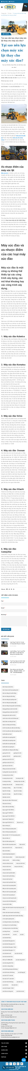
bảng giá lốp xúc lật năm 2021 (10, 712)
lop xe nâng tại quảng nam (9, 828)
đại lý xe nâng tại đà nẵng (9, 724)
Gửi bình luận (6, 629)
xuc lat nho (5, 985)
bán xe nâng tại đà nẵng (9, 696)
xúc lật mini (20, 981)
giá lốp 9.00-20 (6, 756)
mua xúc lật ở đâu (7, 904)
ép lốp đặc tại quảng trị (8, 746)
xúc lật (21, 934)
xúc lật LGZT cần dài (8, 975)
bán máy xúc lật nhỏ (8, 686)
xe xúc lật (15, 931)
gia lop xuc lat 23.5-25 (8, 759)
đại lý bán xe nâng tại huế (9, 721)
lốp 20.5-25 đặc (6, 791)
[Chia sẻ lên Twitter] (9, 589)
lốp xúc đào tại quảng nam (9, 844)
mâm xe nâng (16, 860)
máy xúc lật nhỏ (7, 869)
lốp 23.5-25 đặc (18, 791)
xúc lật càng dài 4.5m (8, 963)
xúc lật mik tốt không (8, 981)
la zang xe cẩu (19, 778)
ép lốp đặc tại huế (7, 734)
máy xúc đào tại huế (8, 863)
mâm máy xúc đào (7, 857)
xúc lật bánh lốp (7, 937)
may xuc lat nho (18, 866)
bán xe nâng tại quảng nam (9, 699)
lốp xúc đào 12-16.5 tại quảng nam (11, 835)
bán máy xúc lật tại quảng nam (10, 690)
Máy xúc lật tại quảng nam (9, 888)
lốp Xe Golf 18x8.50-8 (8, 819)
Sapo (17, 1069)
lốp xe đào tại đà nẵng (8, 806)
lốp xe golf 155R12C (8, 813)
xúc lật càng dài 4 (20, 959)
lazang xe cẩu (19, 784)
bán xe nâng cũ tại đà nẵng (9, 693)
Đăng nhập (5, 1)
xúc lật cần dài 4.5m (8, 956)
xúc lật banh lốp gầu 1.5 (9, 950)
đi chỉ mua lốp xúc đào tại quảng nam (12, 731)
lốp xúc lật (22, 844)
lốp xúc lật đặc (6, 850)
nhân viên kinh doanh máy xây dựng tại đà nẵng (13, 908)
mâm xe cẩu (6, 860)
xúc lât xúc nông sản (8, 991)
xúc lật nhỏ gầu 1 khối (8, 988)
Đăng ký (12, 1)
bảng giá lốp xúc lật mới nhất (10, 709)
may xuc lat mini (20, 863)
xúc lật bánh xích (7, 953)
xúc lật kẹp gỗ (21, 972)
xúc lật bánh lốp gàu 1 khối (9, 947)
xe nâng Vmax (6, 931)
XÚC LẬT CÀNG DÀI (7, 959)
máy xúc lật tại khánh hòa (9, 882)
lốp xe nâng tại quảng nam (9, 831)
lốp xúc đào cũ (6, 838)
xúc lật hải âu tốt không (8, 972)
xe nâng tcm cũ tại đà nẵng (9, 925)
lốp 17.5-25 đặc (18, 787)
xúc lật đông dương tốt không (10, 969)
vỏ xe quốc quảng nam (8, 918)
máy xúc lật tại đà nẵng (8, 876)
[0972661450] (4, 1067)
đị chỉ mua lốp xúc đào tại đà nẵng (11, 727)
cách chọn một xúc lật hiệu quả (10, 718)
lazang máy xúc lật (7, 784)
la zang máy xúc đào (8, 775)
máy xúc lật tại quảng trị (9, 894)
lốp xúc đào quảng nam (8, 841)
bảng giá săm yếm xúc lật (9, 715)
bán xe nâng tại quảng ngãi (9, 702)
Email (3, 608)
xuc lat (15, 934)
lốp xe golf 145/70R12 (8, 809)
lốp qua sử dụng (7, 803)
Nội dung (4, 614)
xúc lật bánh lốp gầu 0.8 (9, 944)
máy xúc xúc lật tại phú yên (9, 898)
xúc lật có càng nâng (8, 966)
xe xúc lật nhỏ (6, 934)
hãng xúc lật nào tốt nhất (9, 768)
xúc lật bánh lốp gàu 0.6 (9, 940)
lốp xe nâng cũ (6, 825)
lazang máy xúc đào (19, 781)
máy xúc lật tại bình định (9, 872)
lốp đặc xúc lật (6, 797)
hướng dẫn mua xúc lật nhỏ (9, 772)
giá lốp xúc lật (17, 756)
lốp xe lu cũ (20, 822)
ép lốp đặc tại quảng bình (9, 737)
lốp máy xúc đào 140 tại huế (10, 800)
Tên (2, 601)
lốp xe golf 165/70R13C (9, 816)
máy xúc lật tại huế (7, 879)
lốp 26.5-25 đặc (6, 794)
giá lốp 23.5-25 (17, 753)
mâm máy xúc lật (20, 857)
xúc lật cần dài (18, 953)
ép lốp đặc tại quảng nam (9, 740)
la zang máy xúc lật (7, 778)
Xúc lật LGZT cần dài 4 (8, 978)
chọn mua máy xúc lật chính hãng (15, 220)
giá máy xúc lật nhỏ (7, 765)
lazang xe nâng (6, 787)
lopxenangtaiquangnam (9, 854)
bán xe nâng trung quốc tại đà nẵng (12, 705)
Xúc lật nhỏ (14, 985)
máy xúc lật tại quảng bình (9, 885)
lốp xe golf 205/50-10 (8, 822)
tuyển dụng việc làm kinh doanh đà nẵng (13, 915)
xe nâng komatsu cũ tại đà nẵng (11, 922)
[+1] (14, 589)
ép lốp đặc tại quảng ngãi (9, 743)
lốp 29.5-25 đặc (18, 794)
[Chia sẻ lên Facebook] (7, 589)
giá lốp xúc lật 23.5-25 (8, 762)
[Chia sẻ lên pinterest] (11, 589)
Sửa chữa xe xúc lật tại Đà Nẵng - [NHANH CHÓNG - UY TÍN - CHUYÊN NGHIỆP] (17, 671)
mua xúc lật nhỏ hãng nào (9, 901)
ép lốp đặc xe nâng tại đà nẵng (10, 749)
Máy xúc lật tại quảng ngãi (9, 891)
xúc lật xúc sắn (20, 991)
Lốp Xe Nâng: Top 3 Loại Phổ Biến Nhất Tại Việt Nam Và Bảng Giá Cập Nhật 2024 (17, 653)
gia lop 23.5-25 (6, 753)
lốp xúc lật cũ (18, 847)
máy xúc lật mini (7, 866)
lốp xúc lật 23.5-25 (7, 847)
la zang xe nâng (7, 781)
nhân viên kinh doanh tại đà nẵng (11, 912)
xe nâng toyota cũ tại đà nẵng (10, 928)
